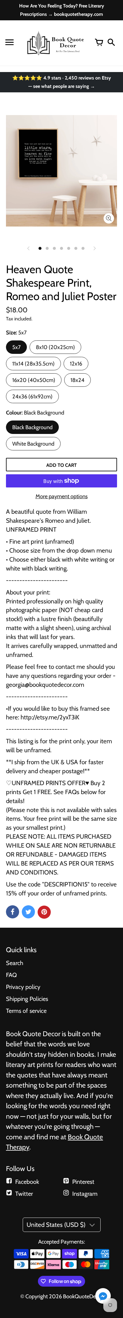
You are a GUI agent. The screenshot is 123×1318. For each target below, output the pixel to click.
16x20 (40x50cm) (33, 380)
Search (14, 963)
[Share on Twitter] (28, 911)
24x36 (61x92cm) (32, 396)
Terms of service (26, 1010)
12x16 (76, 363)
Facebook (27, 1181)
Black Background (32, 427)
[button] (103, 1296)
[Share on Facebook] (12, 911)
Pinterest (83, 1181)
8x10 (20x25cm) (55, 347)
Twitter (24, 1193)
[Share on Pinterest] (44, 912)
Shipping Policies (27, 998)
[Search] (111, 43)
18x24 (77, 380)
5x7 (16, 347)
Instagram (85, 1193)
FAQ (11, 974)
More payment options (62, 496)
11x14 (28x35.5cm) (33, 363)
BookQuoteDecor (83, 1296)
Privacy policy (23, 986)
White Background (33, 443)
